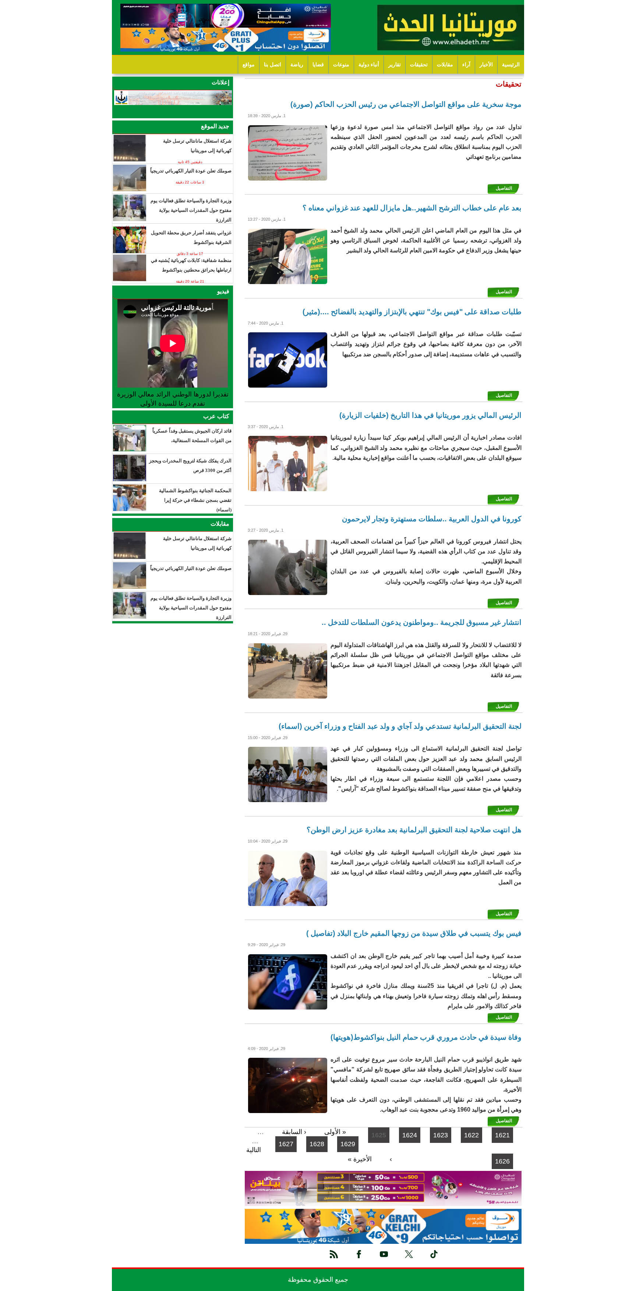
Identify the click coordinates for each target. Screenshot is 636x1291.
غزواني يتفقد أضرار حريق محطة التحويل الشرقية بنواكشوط (191, 237)
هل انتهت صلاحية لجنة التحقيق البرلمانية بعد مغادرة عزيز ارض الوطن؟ (414, 830)
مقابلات (445, 64)
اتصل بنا (272, 64)
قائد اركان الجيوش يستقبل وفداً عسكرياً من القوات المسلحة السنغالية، (192, 435)
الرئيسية (511, 64)
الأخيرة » (360, 1159)
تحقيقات (419, 64)
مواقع (249, 64)
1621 (502, 1135)
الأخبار (486, 64)
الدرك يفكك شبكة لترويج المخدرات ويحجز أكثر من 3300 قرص (190, 465)
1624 (409, 1135)
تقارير (394, 64)
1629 (347, 1144)
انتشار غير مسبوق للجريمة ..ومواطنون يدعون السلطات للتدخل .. (422, 622)
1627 (286, 1144)
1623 (440, 1135)
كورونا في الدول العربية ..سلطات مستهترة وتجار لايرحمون (432, 519)
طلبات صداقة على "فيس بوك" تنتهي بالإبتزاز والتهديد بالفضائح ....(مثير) (412, 312)
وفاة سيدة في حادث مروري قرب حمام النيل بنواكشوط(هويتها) (426, 1037)
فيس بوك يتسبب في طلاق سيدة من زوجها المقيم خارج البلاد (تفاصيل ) (414, 933)
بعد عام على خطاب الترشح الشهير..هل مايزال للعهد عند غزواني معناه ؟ (412, 208)
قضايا (318, 64)
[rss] (333, 1254)
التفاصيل (504, 188)
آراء (466, 64)
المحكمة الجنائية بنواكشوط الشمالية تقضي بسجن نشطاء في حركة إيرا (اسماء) (195, 500)
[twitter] (409, 1254)
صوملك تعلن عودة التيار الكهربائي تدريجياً (191, 171)
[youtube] (384, 1254)
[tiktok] (434, 1254)
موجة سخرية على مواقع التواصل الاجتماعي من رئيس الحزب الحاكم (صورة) (406, 104)
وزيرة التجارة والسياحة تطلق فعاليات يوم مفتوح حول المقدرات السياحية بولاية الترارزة (191, 210)
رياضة (296, 64)
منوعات (341, 64)
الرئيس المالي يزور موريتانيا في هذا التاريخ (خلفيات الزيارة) (430, 415)
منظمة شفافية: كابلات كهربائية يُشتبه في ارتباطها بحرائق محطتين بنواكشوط (191, 265)
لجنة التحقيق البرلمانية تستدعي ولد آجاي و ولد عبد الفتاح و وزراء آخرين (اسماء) (400, 726)
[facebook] (358, 1254)
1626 (502, 1161)
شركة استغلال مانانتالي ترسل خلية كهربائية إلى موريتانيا (197, 145)
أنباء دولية (368, 64)
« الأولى (335, 1132)
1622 (471, 1135)
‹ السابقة (294, 1132)
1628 (317, 1144)
